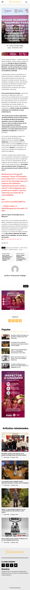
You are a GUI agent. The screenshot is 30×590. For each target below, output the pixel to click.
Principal (15, 22)
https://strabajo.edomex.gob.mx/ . (12, 239)
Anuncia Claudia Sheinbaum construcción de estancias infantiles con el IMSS (21, 258)
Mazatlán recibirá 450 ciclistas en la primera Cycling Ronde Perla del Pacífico (19, 336)
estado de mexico (13, 249)
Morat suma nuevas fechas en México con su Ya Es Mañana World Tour (18, 358)
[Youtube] (15, 565)
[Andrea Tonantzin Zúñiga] (15, 269)
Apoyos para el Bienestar (12, 247)
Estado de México (20, 20)
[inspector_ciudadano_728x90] (15, 55)
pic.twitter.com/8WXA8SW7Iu (13, 201)
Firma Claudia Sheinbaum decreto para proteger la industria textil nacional (7, 258)
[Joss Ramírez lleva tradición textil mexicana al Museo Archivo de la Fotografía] (6, 344)
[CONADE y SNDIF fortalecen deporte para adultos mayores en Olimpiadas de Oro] (6, 366)
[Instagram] (7, 565)
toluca (20, 249)
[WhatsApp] (20, 320)
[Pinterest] (16, 320)
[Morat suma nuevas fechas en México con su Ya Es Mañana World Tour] (6, 358)
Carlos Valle (6, 457)
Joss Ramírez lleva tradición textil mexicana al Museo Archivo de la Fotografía (19, 344)
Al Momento (7, 20)
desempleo (5, 249)
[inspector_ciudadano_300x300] (13, 309)
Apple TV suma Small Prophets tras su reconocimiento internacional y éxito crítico (19, 351)
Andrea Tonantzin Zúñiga (16, 45)
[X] (13, 320)
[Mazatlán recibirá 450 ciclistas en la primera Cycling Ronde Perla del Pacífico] (6, 337)
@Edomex (16, 183)
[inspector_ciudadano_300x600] (13, 417)
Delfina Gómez (23, 247)
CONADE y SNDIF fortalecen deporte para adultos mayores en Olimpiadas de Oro (19, 365)
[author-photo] (3, 457)
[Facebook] (9, 320)
